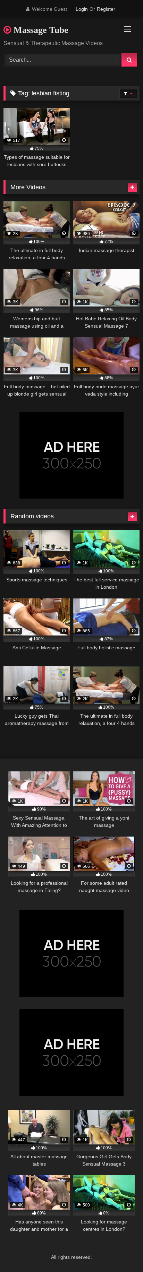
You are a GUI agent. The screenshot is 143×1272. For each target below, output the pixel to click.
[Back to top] (121, 1251)
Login (82, 9)
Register (106, 9)
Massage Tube (39, 30)
